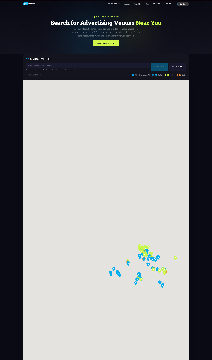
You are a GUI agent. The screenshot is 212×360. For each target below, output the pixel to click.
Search (161, 67)
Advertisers (113, 4)
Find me (179, 67)
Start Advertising (106, 43)
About (168, 4)
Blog (147, 4)
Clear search (35, 75)
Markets (156, 4)
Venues (127, 4)
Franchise (138, 4)
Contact (183, 4)
